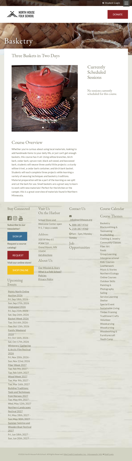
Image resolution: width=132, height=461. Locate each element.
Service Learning (109, 296)
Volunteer (105, 319)
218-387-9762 (79, 228)
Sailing (103, 292)
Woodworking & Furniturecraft (108, 333)
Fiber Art (105, 246)
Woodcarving (107, 323)
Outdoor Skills (107, 281)
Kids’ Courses (107, 261)
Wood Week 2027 (17, 376)
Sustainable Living (109, 308)
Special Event (107, 304)
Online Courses (108, 277)
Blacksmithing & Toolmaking (109, 229)
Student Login (112, 3)
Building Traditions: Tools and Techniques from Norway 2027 (19, 392)
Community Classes (110, 242)
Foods (103, 250)
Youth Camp (106, 339)
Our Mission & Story (49, 267)
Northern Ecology (109, 273)
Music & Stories (108, 269)
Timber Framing (108, 312)
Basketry (105, 223)
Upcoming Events (15, 282)
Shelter (104, 300)
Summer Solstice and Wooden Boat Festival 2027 (19, 427)
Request (18, 255)
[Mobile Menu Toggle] (126, 3)
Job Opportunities (79, 245)
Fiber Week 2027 (17, 365)
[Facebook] (9, 218)
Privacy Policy (45, 279)
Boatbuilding (107, 234)
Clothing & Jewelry (110, 238)
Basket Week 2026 (18, 318)
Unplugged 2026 (17, 306)
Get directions (45, 254)
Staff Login (109, 454)
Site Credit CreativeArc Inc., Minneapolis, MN (83, 454)
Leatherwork (107, 265)
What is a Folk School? (49, 271)
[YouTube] (21, 218)
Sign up (17, 236)
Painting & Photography (107, 287)
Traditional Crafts (109, 316)
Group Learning (108, 254)
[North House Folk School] (21, 14)
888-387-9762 (79, 224)
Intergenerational (109, 258)
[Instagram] (15, 218)
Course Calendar (112, 208)
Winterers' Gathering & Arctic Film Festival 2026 (19, 349)
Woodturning (107, 327)
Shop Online (20, 270)
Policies (42, 275)
